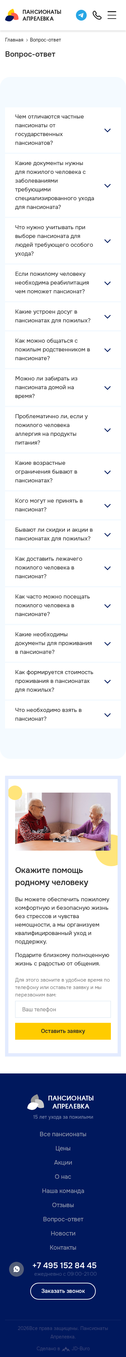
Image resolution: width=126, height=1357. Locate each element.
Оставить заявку (63, 1031)
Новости (63, 1233)
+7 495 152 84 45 (64, 1265)
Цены (63, 1148)
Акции (63, 1162)
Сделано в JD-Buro (63, 1349)
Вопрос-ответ (63, 1219)
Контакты (63, 1247)
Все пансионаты (63, 1134)
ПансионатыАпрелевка (42, 15)
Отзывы (63, 1205)
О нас (63, 1176)
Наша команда (63, 1191)
